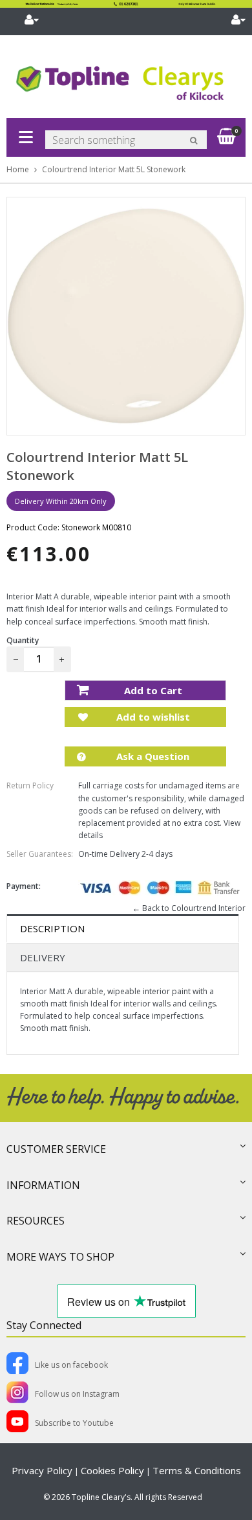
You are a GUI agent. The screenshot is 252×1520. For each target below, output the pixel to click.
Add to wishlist (152, 716)
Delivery (42, 957)
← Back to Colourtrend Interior (189, 908)
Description (52, 928)
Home (17, 169)
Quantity (22, 640)
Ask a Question (151, 756)
